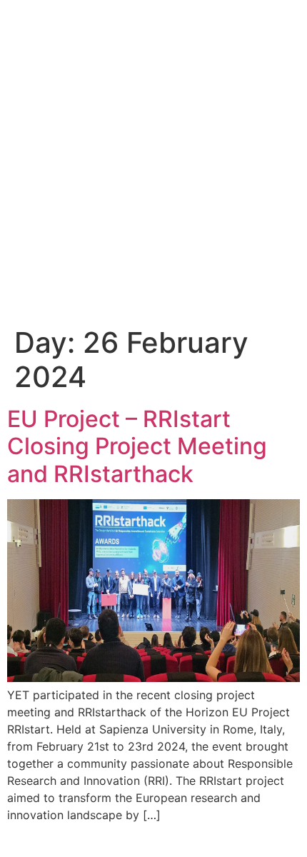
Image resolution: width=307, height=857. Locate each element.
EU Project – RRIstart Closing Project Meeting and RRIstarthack (137, 446)
